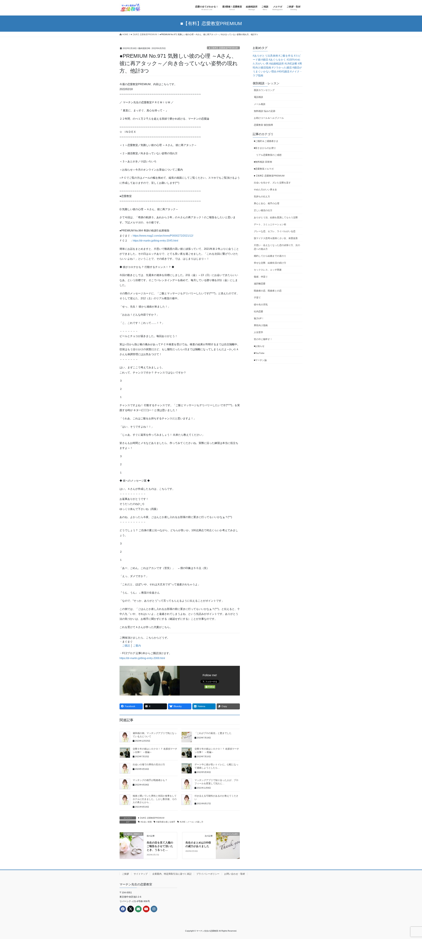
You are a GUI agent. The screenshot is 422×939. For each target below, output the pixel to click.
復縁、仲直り (261, 276)
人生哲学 (258, 332)
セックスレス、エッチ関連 (268, 269)
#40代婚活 (283, 71)
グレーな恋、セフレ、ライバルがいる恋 (274, 231)
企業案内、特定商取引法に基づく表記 (172, 874)
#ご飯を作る (286, 55)
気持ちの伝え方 (262, 196)
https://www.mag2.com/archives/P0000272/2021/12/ (163, 235)
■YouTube (259, 353)
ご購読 (126, 645)
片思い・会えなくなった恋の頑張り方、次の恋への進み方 (277, 247)
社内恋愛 (258, 311)
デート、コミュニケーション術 (270, 224)
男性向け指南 (261, 325)
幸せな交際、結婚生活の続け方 (270, 262)
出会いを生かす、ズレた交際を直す (272, 182)
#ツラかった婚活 (282, 67)
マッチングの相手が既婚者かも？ (150, 780)
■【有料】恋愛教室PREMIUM (223, 48)
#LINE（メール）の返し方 (191, 822)
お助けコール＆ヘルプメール (269, 118)
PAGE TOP (409, 908)
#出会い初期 (146, 822)
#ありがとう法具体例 (265, 55)
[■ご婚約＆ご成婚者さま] (131, 840)
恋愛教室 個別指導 (263, 125)
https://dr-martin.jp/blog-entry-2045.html (155, 240)
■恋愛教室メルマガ (264, 168)
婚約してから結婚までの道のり (270, 256)
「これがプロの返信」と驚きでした (213, 733)
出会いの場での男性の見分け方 (149, 764)
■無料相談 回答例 (263, 162)
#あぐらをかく (277, 59)
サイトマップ (141, 874)
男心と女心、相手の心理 (266, 203)
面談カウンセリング (264, 90)
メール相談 (259, 104)
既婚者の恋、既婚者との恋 (268, 290)
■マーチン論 (260, 360)
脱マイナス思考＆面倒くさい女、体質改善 (276, 238)
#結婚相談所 (276, 63)
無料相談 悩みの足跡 (264, 111)
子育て (257, 297)
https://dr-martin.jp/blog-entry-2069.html (142, 658)
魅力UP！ (259, 318)
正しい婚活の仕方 (263, 210)
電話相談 (258, 97)
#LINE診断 (291, 63)
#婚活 (264, 59)
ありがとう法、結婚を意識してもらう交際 (276, 217)
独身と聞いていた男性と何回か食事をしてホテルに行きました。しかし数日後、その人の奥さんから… (155, 799)
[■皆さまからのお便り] (228, 840)
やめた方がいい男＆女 (265, 189)
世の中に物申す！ (263, 339)
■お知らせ (259, 346)
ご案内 (137, 645)
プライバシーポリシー (207, 874)
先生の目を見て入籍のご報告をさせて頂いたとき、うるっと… (160, 846)
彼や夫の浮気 (261, 304)
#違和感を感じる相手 (165, 822)
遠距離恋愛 (259, 283)
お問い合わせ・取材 (234, 874)
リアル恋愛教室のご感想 (269, 155)
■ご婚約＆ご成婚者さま (266, 141)
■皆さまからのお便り (265, 148)
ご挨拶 (125, 874)
